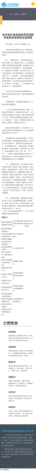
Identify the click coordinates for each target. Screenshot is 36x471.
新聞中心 (16, 14)
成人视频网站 (4, 470)
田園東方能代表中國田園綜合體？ (7, 311)
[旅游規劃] (10, 5)
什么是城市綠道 (18, 248)
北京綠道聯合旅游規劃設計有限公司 (18, 431)
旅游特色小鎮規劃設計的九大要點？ (28, 223)
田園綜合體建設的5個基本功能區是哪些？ (7, 241)
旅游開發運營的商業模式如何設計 (18, 275)
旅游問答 (23, 14)
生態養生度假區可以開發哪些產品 (18, 288)
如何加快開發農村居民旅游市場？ (7, 262)
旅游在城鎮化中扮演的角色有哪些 (18, 223)
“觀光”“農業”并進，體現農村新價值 (7, 254)
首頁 (11, 14)
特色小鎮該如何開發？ (15, 211)
